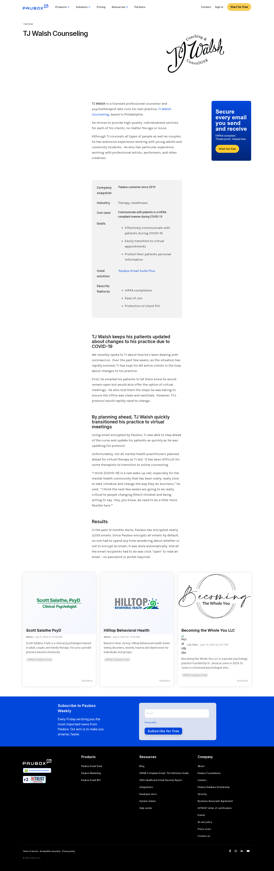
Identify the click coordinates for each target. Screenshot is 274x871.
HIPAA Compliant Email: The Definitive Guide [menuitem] (164, 773)
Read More (87, 680)
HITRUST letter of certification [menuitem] (215, 808)
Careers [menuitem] (202, 780)
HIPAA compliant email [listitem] (39, 659)
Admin (29, 636)
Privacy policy (151, 722)
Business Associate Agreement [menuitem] (215, 801)
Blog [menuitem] (141, 766)
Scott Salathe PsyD (43, 630)
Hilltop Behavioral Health (127, 630)
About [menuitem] (201, 766)
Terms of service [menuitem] (30, 851)
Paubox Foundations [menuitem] (209, 773)
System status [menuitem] (147, 801)
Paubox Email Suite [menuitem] (91, 766)
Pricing (101, 7)
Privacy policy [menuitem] (68, 851)
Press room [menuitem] (204, 829)
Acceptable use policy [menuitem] (50, 851)
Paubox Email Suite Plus (136, 271)
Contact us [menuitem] (204, 836)
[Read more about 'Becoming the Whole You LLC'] (214, 597)
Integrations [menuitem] (146, 787)
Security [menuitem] (202, 794)
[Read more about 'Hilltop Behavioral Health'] (137, 597)
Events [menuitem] (201, 815)
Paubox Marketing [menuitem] (91, 773)
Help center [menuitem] (145, 808)
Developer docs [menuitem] (148, 794)
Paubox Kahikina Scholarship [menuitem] (214, 787)
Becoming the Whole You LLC (208, 630)
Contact (206, 7)
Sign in (219, 7)
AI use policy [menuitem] (205, 822)
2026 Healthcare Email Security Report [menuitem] (160, 780)
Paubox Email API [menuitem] (91, 780)
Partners (139, 7)
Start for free (239, 7)
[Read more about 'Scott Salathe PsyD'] (59, 597)
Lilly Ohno (192, 644)
